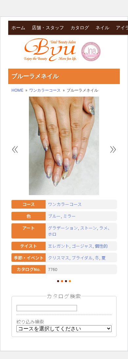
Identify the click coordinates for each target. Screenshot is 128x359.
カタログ (80, 27)
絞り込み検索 (30, 321)
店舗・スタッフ (48, 27)
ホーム (18, 27)
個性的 (101, 246)
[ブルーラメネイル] (64, 193)
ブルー (54, 216)
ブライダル (82, 258)
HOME (17, 90)
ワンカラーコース (45, 90)
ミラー (69, 216)
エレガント (58, 246)
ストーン (88, 228)
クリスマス (58, 258)
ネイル (102, 27)
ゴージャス (82, 246)
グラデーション (63, 228)
